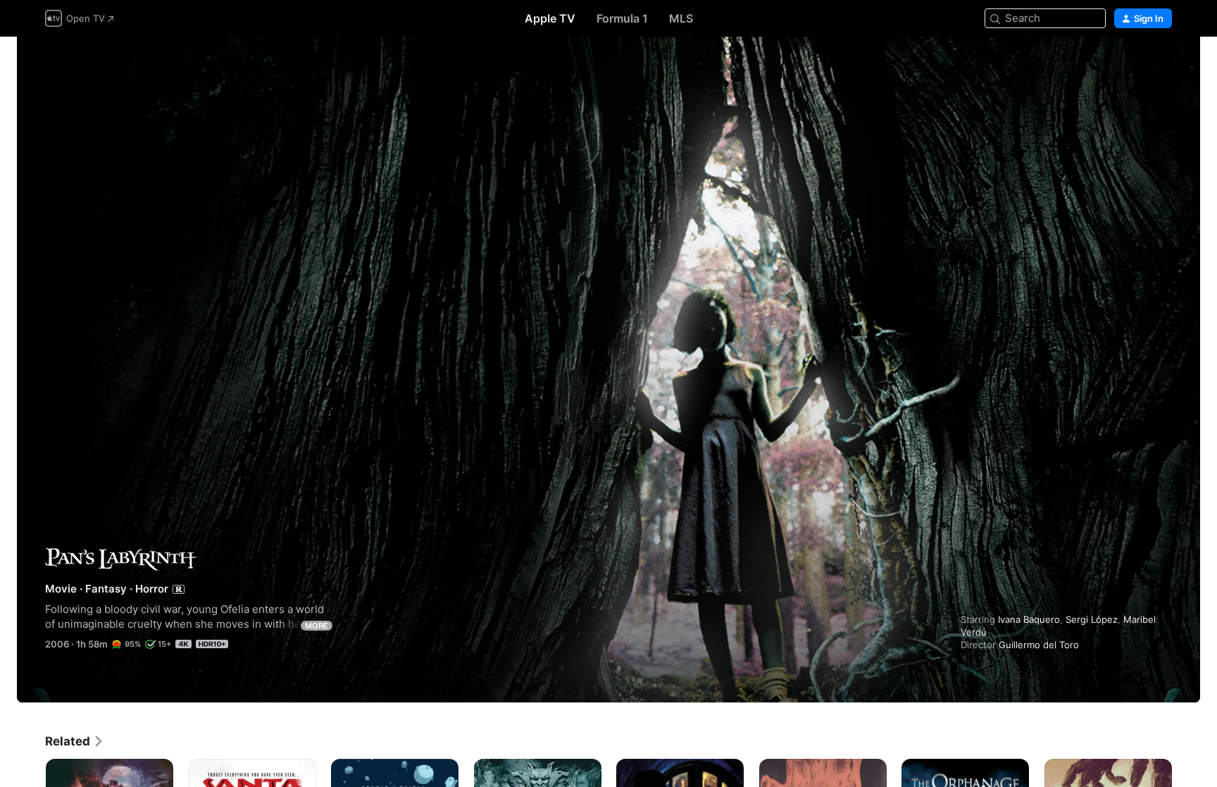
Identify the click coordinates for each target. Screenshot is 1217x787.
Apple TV (550, 18)
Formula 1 (622, 18)
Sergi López (1092, 619)
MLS (681, 18)
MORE (316, 626)
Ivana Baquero (1029, 619)
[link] (74, 741)
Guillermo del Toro (1039, 644)
